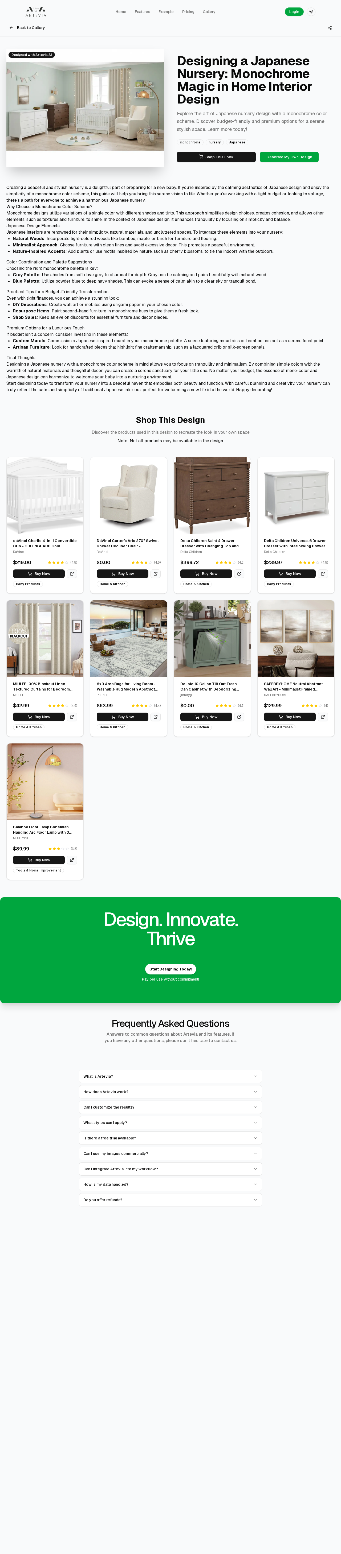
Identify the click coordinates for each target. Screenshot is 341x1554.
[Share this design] (330, 27)
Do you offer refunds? (102, 1199)
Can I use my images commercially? (115, 1153)
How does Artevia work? (105, 1091)
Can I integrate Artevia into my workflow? (120, 1169)
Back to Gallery (31, 27)
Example (166, 11)
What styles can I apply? (105, 1122)
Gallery (209, 11)
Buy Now (42, 573)
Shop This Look (219, 157)
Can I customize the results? (109, 1107)
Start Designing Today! (170, 969)
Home (121, 11)
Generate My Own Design (289, 157)
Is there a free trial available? (109, 1138)
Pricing (188, 11)
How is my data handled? (105, 1184)
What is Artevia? (98, 1076)
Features (142, 11)
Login (294, 11)
